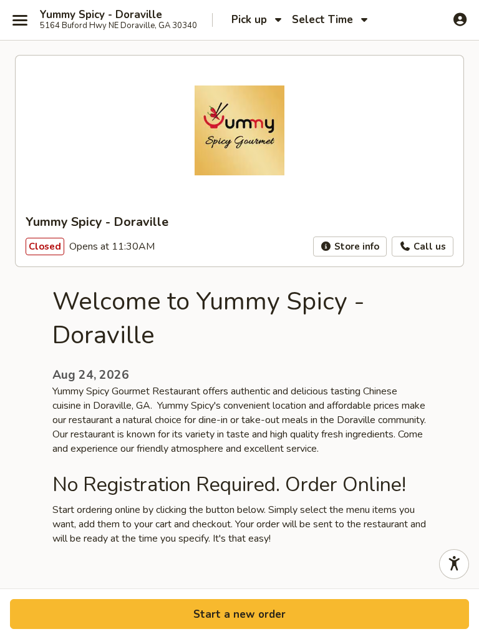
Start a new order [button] (239, 614)
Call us (428, 246)
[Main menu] (20, 20)
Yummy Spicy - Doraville (101, 15)
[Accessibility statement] (454, 564)
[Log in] (460, 19)
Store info (355, 246)
